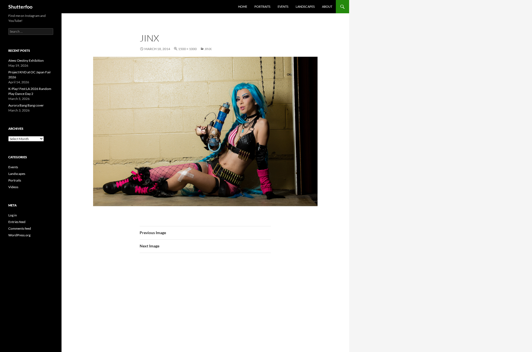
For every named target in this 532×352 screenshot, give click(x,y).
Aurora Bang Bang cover (26, 105)
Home (242, 6)
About (327, 6)
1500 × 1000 (187, 49)
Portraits (262, 6)
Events (283, 6)
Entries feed (16, 222)
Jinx (208, 49)
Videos (13, 187)
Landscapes (305, 6)
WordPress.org (19, 235)
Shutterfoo (20, 7)
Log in (12, 215)
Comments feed (19, 228)
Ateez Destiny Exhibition (26, 60)
